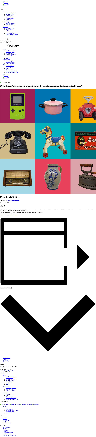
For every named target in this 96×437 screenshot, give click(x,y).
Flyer (7, 407)
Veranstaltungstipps (10, 24)
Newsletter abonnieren (5, 215)
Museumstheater (9, 32)
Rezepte (7, 413)
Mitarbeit (5, 419)
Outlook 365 (5, 360)
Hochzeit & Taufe (10, 18)
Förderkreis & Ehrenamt (11, 33)
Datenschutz (5, 430)
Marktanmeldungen (10, 411)
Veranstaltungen (6, 22)
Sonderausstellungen (10, 25)
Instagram (18, 404)
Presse (4, 421)
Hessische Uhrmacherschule (12, 34)
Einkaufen (8, 20)
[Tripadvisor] (6, 4)
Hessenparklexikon (10, 28)
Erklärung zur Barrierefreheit (9, 435)
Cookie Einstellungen (7, 434)
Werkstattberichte (9, 29)
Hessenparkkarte (9, 15)
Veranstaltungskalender (11, 23)
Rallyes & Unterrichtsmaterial (12, 410)
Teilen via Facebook (14, 215)
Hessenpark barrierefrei (11, 16)
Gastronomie (8, 19)
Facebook (7, 404)
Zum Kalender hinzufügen (6, 287)
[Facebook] (5, 1)
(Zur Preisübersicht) (14, 200)
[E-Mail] (5, 5)
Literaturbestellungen (7, 422)
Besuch (4, 11)
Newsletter (5, 428)
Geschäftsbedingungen (8, 432)
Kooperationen (6, 420)
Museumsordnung (7, 427)
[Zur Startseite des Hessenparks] (48, 42)
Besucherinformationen (11, 13)
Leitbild (7, 30)
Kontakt (4, 417)
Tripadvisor (29, 404)
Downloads (5, 406)
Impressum (5, 431)
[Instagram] (5, 3)
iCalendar (5, 359)
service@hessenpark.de (9, 370)
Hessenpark (5, 27)
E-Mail (37, 404)
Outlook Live (6, 361)
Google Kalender (6, 358)
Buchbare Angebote (10, 14)
